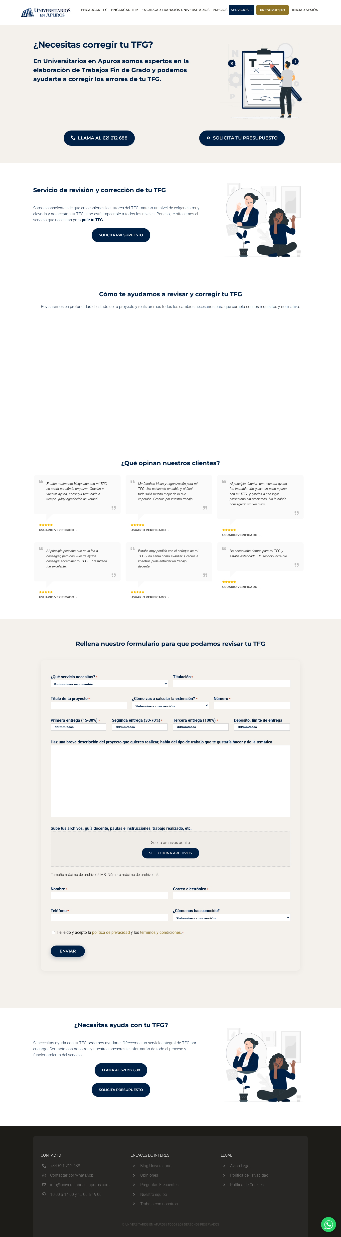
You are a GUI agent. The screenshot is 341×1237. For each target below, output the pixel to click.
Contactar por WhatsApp (71, 1175)
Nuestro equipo (153, 1194)
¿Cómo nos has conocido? (196, 910)
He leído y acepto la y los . (120, 932)
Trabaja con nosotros (159, 1204)
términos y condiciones (160, 932)
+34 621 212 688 (65, 1165)
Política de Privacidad (249, 1175)
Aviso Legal (240, 1165)
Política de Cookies (247, 1184)
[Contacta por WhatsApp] (328, 1224)
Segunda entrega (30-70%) (137, 720)
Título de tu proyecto (70, 698)
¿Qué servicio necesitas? (74, 677)
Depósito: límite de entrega (258, 720)
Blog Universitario (155, 1165)
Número (222, 698)
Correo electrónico (190, 889)
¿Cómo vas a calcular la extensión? (164, 698)
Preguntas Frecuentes (159, 1184)
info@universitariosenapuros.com (80, 1184)
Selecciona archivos (170, 853)
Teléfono (60, 910)
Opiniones (149, 1175)
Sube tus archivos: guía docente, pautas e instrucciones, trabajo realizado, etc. (121, 828)
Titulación (183, 677)
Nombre (59, 889)
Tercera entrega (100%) (195, 720)
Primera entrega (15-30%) (75, 720)
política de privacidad (111, 932)
